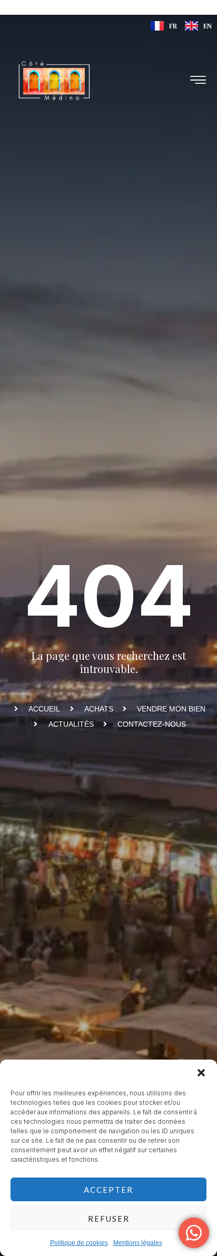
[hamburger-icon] (198, 81)
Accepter (108, 1189)
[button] (201, 1072)
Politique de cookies (79, 1243)
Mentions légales (137, 1243)
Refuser (109, 1218)
